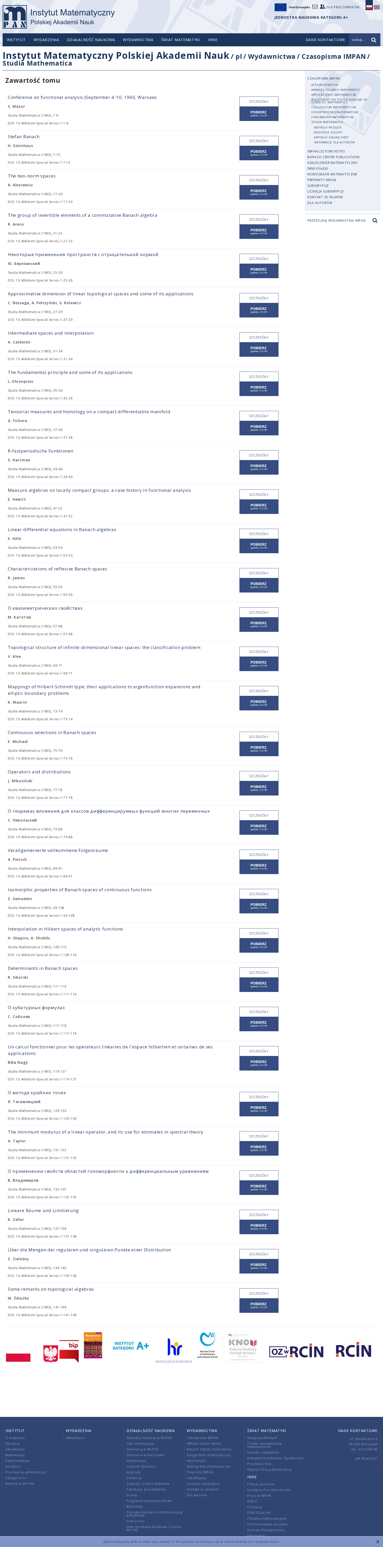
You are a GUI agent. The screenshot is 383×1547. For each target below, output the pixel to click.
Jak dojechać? (366, 1458)
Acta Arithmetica (324, 85)
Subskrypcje (318, 185)
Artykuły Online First (331, 137)
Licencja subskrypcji (325, 191)
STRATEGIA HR (258, 1513)
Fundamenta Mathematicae (332, 117)
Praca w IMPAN (259, 1495)
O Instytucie (15, 1438)
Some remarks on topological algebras (51, 1289)
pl (239, 56)
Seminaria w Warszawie (145, 1455)
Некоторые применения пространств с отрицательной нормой (83, 254)
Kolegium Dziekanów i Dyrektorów (275, 1458)
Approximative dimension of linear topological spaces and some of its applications (101, 294)
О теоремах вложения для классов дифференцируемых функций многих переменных (109, 811)
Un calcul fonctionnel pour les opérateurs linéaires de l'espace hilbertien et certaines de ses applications (110, 1050)
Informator (256, 1535)
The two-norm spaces (31, 176)
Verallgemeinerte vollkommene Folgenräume (58, 850)
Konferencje (136, 1461)
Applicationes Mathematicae (333, 95)
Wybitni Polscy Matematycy (269, 1469)
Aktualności (14, 1449)
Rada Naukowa (17, 1461)
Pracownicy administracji (25, 1472)
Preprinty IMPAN (321, 180)
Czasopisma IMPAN (334, 56)
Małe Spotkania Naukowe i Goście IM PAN (154, 1528)
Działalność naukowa (91, 39)
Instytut (16, 39)
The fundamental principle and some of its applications (70, 372)
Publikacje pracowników (146, 1489)
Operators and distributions (39, 772)
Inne (213, 39)
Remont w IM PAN (19, 1483)
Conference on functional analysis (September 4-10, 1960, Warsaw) (82, 97)
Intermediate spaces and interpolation (51, 333)
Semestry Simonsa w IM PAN (149, 1438)
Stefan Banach (24, 136)
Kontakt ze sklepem (325, 197)
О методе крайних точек (37, 1093)
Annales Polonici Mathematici (335, 90)
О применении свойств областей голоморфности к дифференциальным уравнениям (108, 1171)
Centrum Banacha (141, 1466)
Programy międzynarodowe (149, 1501)
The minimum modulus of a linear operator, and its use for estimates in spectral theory (105, 1132)
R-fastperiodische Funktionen (40, 451)
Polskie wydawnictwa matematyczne (264, 1445)
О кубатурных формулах (36, 1007)
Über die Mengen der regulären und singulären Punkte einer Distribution (89, 1250)
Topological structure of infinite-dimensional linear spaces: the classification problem (104, 647)
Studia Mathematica (37, 63)
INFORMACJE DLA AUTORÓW (334, 142)
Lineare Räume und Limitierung (43, 1210)
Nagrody (133, 1472)
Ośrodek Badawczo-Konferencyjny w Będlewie (154, 1514)
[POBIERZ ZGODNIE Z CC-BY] (259, 114)
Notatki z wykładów (263, 1452)
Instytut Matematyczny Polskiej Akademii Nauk (116, 55)
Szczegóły (258, 101)
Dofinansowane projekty (267, 1524)
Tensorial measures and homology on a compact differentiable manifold (89, 412)
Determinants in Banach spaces (43, 968)
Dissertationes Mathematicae (335, 112)
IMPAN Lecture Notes (326, 151)
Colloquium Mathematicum (333, 107)
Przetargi (254, 1507)
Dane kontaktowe (358, 1430)
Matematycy (15, 1455)
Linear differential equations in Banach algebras (62, 529)
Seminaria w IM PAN (142, 1449)
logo (59, 17)
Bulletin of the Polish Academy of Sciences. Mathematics (339, 101)
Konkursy (133, 1478)
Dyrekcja (12, 1443)
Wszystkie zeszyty (328, 132)
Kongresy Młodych (262, 1438)
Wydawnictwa (138, 39)
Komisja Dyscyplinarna (266, 1530)
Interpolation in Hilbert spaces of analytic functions (65, 929)
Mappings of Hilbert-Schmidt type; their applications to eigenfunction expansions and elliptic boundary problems (104, 690)
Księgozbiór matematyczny (332, 163)
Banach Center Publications (333, 157)
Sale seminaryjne (140, 1443)
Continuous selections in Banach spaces (52, 732)
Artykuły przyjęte (328, 127)
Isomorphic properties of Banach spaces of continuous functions (80, 890)
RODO (252, 1501)
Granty (131, 1495)
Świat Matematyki (180, 39)
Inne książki (317, 168)
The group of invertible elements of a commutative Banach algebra (83, 215)
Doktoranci (135, 1521)
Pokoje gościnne (260, 1484)
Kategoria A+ (16, 1478)
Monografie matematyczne (332, 174)
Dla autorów (319, 203)
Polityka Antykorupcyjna (267, 1518)
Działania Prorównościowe (269, 1490)
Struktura (12, 1466)
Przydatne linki (259, 1464)
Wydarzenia (46, 39)
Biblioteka (134, 1506)
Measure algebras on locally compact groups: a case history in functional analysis (99, 490)
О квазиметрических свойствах (45, 608)
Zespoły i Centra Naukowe (148, 1483)
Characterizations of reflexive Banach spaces (57, 569)
